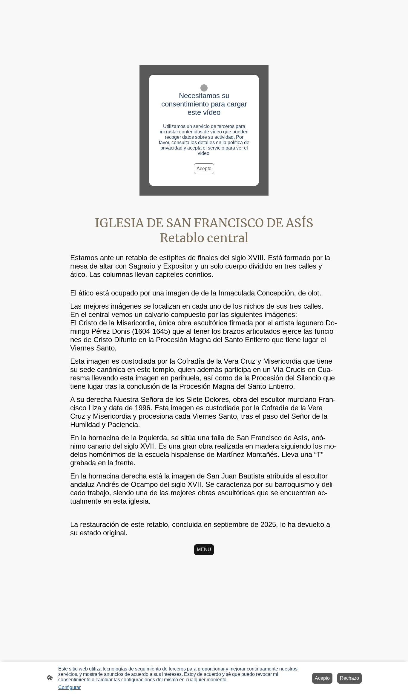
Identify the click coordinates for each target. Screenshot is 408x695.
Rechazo (349, 678)
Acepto (204, 168)
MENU (204, 549)
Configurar (69, 687)
